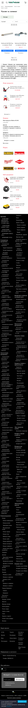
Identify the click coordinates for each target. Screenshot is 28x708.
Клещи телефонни (7, 546)
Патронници (19, 220)
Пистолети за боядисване (19, 328)
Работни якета (19, 558)
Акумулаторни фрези (7, 430)
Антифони (18, 512)
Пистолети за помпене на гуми (21, 332)
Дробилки (19, 378)
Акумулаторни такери (7, 398)
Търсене (12, 632)
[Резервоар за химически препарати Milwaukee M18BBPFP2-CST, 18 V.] (6, 107)
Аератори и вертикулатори (19, 395)
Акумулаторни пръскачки (20, 407)
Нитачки (4, 620)
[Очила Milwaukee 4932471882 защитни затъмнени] (6, 197)
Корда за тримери (21, 415)
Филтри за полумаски (21, 522)
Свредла (5, 590)
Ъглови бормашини (7, 250)
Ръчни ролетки (20, 464)
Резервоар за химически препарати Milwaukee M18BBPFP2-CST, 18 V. (16, 105)
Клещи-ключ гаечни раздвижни (7, 549)
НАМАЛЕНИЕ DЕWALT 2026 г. (5, 226)
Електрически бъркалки (5, 349)
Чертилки (18, 265)
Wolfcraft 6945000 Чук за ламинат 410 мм (21, 44)
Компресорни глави (21, 309)
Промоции (3, 216)
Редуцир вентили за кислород (21, 352)
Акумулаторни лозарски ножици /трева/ (20, 387)
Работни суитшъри (20, 554)
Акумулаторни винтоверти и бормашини (5, 358)
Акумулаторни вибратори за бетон (6, 473)
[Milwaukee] (8, 162)
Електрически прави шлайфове (6, 300)
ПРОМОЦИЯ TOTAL (7, 237)
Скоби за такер (5, 611)
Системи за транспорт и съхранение (19, 254)
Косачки (19, 380)
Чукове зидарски (21, 227)
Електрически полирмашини (5, 275)
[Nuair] (8, 169)
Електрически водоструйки (5, 339)
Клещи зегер (6, 534)
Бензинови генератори (21, 430)
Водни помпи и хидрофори (20, 399)
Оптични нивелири (21, 452)
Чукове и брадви (20, 222)
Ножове (4, 569)
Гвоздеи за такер (20, 260)
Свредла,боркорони (7, 588)
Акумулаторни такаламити (5, 433)
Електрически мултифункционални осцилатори (6, 335)
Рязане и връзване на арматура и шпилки (6, 415)
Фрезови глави (19, 237)
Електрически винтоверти (5, 261)
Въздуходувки (20, 383)
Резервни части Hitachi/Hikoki (19, 574)
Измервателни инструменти (18, 447)
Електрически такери (7, 330)
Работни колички (21, 258)
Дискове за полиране (8, 563)
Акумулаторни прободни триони (5, 374)
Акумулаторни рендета (7, 392)
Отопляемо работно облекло (20, 535)
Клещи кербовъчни (7, 541)
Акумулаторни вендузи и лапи (5, 507)
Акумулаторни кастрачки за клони (21, 403)
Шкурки (18, 267)
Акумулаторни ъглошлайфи (5, 366)
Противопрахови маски (19, 515)
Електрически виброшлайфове (5, 304)
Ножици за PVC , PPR (6, 580)
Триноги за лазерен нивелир (21, 495)
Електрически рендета (7, 324)
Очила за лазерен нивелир (20, 483)
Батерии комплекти (21, 443)
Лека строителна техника (19, 428)
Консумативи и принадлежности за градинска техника (20, 412)
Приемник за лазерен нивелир (21, 487)
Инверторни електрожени (18, 339)
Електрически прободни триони (5, 283)
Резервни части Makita (21, 570)
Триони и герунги (6, 616)
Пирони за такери (7, 401)
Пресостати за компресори (20, 316)
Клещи (3, 518)
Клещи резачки (6, 523)
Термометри (19, 500)
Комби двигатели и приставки (21, 391)
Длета (17, 282)
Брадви (18, 232)
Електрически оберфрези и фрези (6, 296)
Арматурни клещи (7, 525)
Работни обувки (20, 532)
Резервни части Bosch (21, 568)
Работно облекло (20, 527)
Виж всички (5, 143)
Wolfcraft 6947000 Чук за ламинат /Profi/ (7, 44)
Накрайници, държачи (21, 234)
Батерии (18, 437)
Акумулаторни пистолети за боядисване (5, 512)
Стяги (3, 613)
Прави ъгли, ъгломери (21, 467)
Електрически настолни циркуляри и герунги (6, 320)
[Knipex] (19, 162)
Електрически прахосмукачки (5, 327)
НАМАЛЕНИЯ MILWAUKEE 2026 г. (6, 230)
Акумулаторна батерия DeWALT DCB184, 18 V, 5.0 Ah (17, 204)
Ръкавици (18, 507)
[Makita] (19, 153)
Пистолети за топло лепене (20, 292)
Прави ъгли (19, 469)
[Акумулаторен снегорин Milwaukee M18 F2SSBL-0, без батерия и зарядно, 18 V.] (6, 89)
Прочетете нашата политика (14, 697)
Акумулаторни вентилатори (5, 503)
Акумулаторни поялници (5, 462)
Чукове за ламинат (21, 225)
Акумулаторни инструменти (4, 353)
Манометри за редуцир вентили (20, 356)
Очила (17, 509)
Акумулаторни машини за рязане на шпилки (6, 493)
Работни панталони (21, 561)
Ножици (4, 572)
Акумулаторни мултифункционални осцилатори (6, 405)
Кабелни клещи (6, 536)
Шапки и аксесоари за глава (21, 550)
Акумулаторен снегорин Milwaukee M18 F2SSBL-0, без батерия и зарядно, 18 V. (17, 87)
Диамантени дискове (8, 561)
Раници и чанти (20, 277)
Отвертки (4, 552)
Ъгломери (19, 471)
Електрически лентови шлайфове (7, 312)
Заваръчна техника (20, 335)
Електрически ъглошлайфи (5, 271)
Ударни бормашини (7, 247)
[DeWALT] (8, 153)
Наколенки (18, 524)
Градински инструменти (18, 368)
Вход (2, 638)
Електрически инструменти (4, 241)
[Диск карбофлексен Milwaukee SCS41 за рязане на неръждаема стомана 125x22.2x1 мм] (6, 189)
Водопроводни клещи (6, 528)
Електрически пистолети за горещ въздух (6, 292)
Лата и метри (20, 498)
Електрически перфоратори (5, 265)
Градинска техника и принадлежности (20, 364)
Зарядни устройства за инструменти (21, 440)
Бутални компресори (21, 299)
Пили (17, 217)
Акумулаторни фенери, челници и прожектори (6, 446)
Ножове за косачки (21, 420)
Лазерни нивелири (20, 450)
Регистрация (4, 641)
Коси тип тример (21, 373)
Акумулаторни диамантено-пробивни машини (6, 478)
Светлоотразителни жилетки (20, 543)
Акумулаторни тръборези (5, 458)
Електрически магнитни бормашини (6, 257)
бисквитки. (9, 706)
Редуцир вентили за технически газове (20, 342)
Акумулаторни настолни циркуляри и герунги (6, 498)
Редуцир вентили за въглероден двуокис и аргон (21, 347)
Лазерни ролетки (21, 462)
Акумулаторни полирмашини (5, 470)
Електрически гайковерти (5, 279)
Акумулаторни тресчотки (5, 441)
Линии (17, 474)
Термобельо (19, 556)
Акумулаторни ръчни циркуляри (7, 389)
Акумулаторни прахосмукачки (5, 395)
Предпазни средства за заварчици (21, 360)
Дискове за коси (21, 418)
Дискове (4, 554)
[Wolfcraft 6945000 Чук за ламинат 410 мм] (20, 34)
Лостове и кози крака (21, 280)
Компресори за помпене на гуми (19, 306)
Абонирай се (7, 114)
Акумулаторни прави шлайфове (6, 454)
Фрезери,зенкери (6, 604)
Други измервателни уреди (20, 477)
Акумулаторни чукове (7, 427)
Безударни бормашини (5, 253)
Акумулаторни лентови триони (5, 466)
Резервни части (19, 563)
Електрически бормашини (5, 244)
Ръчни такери (5, 608)
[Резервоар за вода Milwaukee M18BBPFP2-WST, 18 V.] (6, 98)
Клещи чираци (6, 531)
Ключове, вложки (6, 599)
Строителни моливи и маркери (21, 271)
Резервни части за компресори (20, 312)
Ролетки (18, 459)
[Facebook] (2, 661)
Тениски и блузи (21, 529)
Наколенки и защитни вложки (21, 547)
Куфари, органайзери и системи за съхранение (21, 245)
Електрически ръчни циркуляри (6, 316)
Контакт (3, 635)
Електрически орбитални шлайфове (6, 308)
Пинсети (4, 601)
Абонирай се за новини (9, 140)
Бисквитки (12, 641)
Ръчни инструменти (6, 516)
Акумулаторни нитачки (5, 419)
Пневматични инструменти (18, 324)
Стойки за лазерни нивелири (21, 491)
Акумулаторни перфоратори (5, 363)
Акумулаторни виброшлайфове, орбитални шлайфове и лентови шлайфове (7, 384)
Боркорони (5, 593)
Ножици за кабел (7, 574)
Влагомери (19, 480)
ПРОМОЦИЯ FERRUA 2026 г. (7, 234)
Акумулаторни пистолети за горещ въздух (6, 410)
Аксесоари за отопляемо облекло (20, 539)
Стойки (18, 262)
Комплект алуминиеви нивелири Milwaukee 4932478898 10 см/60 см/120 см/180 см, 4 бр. (17, 178)
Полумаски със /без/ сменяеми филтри (20, 519)
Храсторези (19, 375)
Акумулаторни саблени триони (5, 378)
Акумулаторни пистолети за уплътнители (5, 424)
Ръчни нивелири (20, 455)
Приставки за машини (21, 289)
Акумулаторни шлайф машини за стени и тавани (7, 488)
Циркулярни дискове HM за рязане (7, 558)
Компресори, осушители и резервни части (21, 296)
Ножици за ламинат (8, 585)
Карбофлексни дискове (6, 566)
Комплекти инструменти (4, 437)
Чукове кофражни (21, 229)
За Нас (2, 632)
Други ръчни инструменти (19, 274)
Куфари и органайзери (19, 249)
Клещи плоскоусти (7, 543)
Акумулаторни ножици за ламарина (6, 483)
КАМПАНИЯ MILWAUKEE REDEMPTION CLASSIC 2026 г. (5, 221)
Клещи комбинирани (8, 520)
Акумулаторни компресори (19, 302)
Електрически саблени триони (7, 287)
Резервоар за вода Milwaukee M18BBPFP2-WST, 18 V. (17, 96)
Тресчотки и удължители (4, 596)
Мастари (18, 457)
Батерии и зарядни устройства (19, 434)
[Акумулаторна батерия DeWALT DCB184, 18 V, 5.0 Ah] (6, 206)
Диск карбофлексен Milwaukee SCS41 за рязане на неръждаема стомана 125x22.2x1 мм (17, 187)
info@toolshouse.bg (11, 655)
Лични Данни (13, 638)
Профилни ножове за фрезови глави (21, 240)
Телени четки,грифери (7, 618)
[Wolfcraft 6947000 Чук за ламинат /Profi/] (7, 34)
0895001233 (10, 658)
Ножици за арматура (8, 577)
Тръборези (18, 215)
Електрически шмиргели (5, 345)
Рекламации (13, 635)
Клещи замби (6, 538)
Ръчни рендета (5, 606)
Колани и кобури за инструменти (20, 286)
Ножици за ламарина (8, 583)
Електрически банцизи (7, 342)
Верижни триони (21, 371)
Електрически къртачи (7, 268)
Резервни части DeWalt (21, 566)
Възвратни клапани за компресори (21, 320)
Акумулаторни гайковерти (5, 370)
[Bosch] (19, 168)
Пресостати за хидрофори (20, 423)
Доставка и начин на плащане (21, 634)
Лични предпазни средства (19, 504)
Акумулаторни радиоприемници (5, 450)
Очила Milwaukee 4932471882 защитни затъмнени (16, 196)
